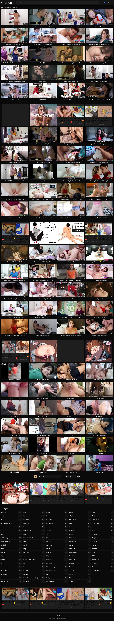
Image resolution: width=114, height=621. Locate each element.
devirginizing (10, 581)
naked (56, 574)
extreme (33, 527)
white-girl (102, 559)
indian (56, 512)
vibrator (102, 530)
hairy (33, 567)
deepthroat (10, 570)
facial (33, 534)
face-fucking (33, 530)
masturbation (56, 570)
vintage (102, 534)
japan (56, 527)
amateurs (10, 516)
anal (10, 519)
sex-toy (79, 570)
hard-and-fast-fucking (33, 578)
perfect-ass (79, 538)
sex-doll (79, 567)
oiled (79, 516)
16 (67, 476)
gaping (33, 563)
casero (10, 549)
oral (79, 523)
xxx (102, 567)
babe (10, 530)
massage (56, 556)
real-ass (79, 549)
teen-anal (102, 519)
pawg (79, 534)
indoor (56, 516)
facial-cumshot (33, 538)
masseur (56, 559)
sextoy (79, 574)
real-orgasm (79, 552)
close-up (10, 559)
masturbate (56, 563)
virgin (102, 538)
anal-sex (10, 527)
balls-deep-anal (10, 541)
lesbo (56, 549)
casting (10, 552)
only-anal (79, 519)
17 (70, 476)
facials (33, 541)
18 (74, 476)
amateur (10, 512)
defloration (10, 574)
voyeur (102, 545)
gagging (33, 549)
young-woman (102, 570)
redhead (79, 559)
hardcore (33, 581)
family (33, 545)
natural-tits (56, 581)
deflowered (10, 578)
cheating (10, 556)
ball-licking (10, 538)
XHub (6, 2)
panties (79, 530)
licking (56, 552)
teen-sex (102, 527)
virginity (102, 541)
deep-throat (10, 567)
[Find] (97, 2)
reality (79, 556)
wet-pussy (102, 556)
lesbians (56, 545)
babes (10, 534)
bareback (10, 545)
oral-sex (79, 527)
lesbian (56, 541)
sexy (79, 578)
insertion (56, 519)
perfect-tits (79, 541)
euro (33, 516)
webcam (102, 549)
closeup (10, 563)
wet (102, 552)
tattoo (102, 516)
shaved (79, 581)
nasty (56, 578)
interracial (56, 523)
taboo (102, 512)
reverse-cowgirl (79, 563)
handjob (33, 574)
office (79, 512)
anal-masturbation (10, 523)
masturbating (56, 567)
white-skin (102, 563)
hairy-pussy (33, 570)
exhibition (33, 523)
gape (33, 556)
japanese (56, 530)
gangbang (33, 552)
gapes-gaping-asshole (33, 559)
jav (56, 534)
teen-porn (102, 523)
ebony (33, 512)
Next (78, 476)
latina (56, 538)
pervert (79, 545)
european (33, 519)
